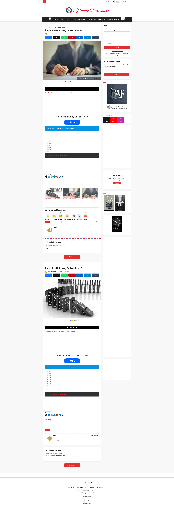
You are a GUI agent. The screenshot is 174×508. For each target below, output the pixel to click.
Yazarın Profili (94, 226)
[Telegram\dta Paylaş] (87, 37)
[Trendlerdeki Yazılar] (44, 1)
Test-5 (49, 141)
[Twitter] (109, 1)
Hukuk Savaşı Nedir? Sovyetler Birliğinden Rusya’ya (57, 1)
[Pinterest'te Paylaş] (72, 37)
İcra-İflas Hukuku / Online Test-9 (52, 198)
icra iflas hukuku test (66, 221)
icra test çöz (94, 221)
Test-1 (49, 133)
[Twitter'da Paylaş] (56, 37)
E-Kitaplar (55, 19)
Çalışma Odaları (81, 19)
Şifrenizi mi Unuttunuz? (117, 51)
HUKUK (61, 19)
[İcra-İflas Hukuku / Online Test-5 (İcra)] (90, 193)
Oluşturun (117, 183)
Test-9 (49, 149)
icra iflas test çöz (91, 430)
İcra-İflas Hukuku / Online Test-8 (70, 198)
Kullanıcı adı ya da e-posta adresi (112, 30)
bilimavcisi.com (87, 503)
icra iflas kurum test (86, 221)
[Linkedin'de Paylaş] (79, 37)
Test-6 (49, 143)
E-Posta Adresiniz (109, 70)
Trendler (92, 487)
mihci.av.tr (87, 495)
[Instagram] (111, 1)
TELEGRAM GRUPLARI (82, 487)
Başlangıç (71, 487)
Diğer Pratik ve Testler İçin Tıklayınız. (57, 155)
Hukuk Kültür (101, 19)
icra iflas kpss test (76, 221)
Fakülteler (73, 19)
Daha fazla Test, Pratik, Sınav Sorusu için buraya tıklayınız (60, 93)
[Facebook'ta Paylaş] (48, 37)
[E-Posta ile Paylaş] (95, 37)
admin (49, 34)
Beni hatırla (108, 43)
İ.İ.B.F (67, 19)
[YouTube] (113, 1)
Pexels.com (97, 78)
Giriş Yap (124, 1)
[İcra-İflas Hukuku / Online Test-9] (53, 193)
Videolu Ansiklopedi (87, 496)
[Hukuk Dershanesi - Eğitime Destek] (87, 10)
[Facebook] (106, 1)
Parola (105, 37)
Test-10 (49, 151)
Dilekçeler (110, 19)
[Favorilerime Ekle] (62, 82)
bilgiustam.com (87, 502)
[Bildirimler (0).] (129, 2)
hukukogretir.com (87, 499)
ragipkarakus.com (87, 500)
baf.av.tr (87, 493)
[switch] (117, 2)
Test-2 (49, 135)
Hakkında (116, 19)
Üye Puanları (100, 487)
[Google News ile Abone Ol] (78, 82)
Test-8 (49, 147)
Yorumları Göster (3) (71, 257)
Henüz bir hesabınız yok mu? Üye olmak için (117, 54)
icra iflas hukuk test (57, 221)
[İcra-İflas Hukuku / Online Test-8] (71, 193)
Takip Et (59, 232)
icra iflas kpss (66, 430)
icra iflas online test (74, 430)
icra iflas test (83, 430)
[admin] (50, 230)
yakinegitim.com (87, 497)
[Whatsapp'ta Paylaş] (64, 37)
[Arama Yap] (103, 2)
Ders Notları (92, 19)
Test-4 (49, 139)
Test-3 (49, 137)
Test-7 (49, 145)
